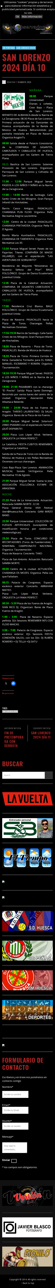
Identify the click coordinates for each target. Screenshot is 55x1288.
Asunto (7, 1120)
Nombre (7, 1087)
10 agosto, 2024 (24, 81)
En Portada (9, 47)
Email (5, 1105)
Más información (32, 16)
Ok (17, 16)
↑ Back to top (27, 1283)
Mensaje (7, 1136)
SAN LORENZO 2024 (25, 47)
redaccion (11, 81)
